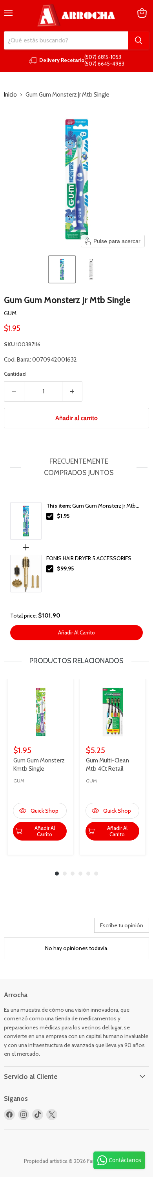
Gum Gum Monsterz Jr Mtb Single (91, 506)
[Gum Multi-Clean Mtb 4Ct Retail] (113, 712)
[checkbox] (49, 516)
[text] (76, 467)
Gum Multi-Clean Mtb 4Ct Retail (107, 764)
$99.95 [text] (65, 568)
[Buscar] (138, 40)
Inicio (10, 94)
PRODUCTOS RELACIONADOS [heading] (76, 660)
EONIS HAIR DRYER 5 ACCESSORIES (88, 558)
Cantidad (15, 374)
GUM (10, 313)
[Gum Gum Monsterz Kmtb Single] (40, 712)
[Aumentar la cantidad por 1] (72, 391)
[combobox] (66, 40)
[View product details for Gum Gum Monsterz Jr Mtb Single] (26, 521)
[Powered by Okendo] (24, 928)
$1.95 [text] (63, 515)
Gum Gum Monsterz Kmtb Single (39, 764)
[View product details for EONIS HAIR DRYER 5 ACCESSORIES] (26, 573)
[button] (62, 269)
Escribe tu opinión (121, 925)
